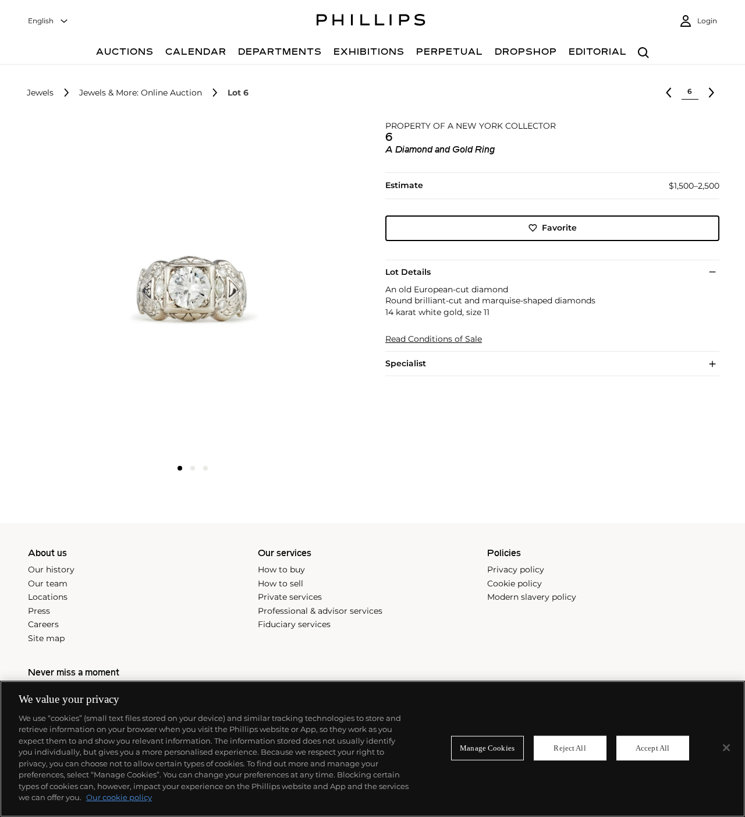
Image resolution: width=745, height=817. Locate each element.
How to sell (280, 583)
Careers (43, 624)
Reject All (570, 748)
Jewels (40, 93)
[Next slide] (304, 289)
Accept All (652, 748)
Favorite (559, 227)
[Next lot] (711, 92)
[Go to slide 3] (205, 468)
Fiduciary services (294, 624)
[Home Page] (371, 21)
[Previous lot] (669, 92)
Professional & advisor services (320, 611)
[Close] (726, 748)
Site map (46, 638)
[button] (189, 288)
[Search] (643, 53)
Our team (48, 583)
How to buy (281, 569)
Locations (48, 597)
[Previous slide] (81, 289)
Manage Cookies (487, 748)
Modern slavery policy (531, 597)
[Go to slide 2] (193, 468)
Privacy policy (515, 569)
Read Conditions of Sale (433, 339)
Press (39, 611)
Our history (51, 569)
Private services (290, 597)
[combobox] (48, 21)
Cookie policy (514, 583)
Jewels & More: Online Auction (140, 93)
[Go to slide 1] (180, 468)
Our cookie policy (119, 797)
